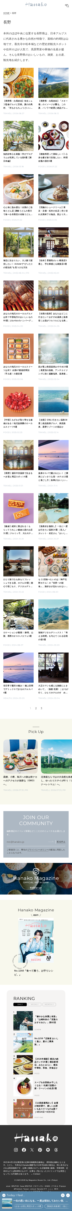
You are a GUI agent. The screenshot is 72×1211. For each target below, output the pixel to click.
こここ (50, 1189)
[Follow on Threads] (56, 1150)
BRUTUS (15, 1186)
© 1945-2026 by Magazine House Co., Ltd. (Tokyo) (36, 1180)
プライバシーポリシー (38, 850)
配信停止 (61, 842)
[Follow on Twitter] (32, 1150)
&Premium (18, 1189)
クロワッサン (38, 1186)
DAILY (20, 1004)
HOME (6, 13)
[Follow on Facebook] (24, 1150)
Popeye (62, 1186)
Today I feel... (16, 1195)
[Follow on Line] (48, 1150)
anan (8, 1186)
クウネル (54, 1186)
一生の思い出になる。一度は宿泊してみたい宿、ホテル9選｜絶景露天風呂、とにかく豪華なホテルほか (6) (41, 1201)
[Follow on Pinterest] (40, 1150)
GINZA (47, 1186)
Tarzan (26, 1189)
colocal (33, 1189)
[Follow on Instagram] (16, 1150)
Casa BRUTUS (26, 1186)
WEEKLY (35, 1004)
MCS (56, 1189)
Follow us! (36, 888)
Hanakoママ (42, 1189)
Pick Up (36, 731)
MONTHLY (49, 1004)
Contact (36, 1174)
